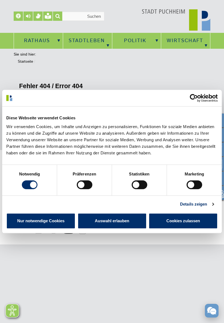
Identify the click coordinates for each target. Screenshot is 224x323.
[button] (28, 16)
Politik (135, 40)
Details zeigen (193, 204)
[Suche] (57, 16)
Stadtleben (87, 40)
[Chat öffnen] (212, 310)
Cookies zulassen (183, 220)
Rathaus (37, 40)
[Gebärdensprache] (38, 16)
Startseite (25, 61)
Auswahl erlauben (112, 220)
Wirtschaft (185, 40)
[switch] (84, 184)
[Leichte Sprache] (47, 16)
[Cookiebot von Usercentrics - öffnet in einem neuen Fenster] (194, 98)
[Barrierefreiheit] (18, 16)
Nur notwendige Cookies (40, 220)
